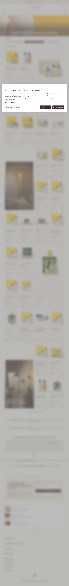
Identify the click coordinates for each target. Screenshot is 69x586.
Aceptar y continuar (58, 107)
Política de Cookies (10, 102)
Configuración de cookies (12, 107)
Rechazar (45, 107)
